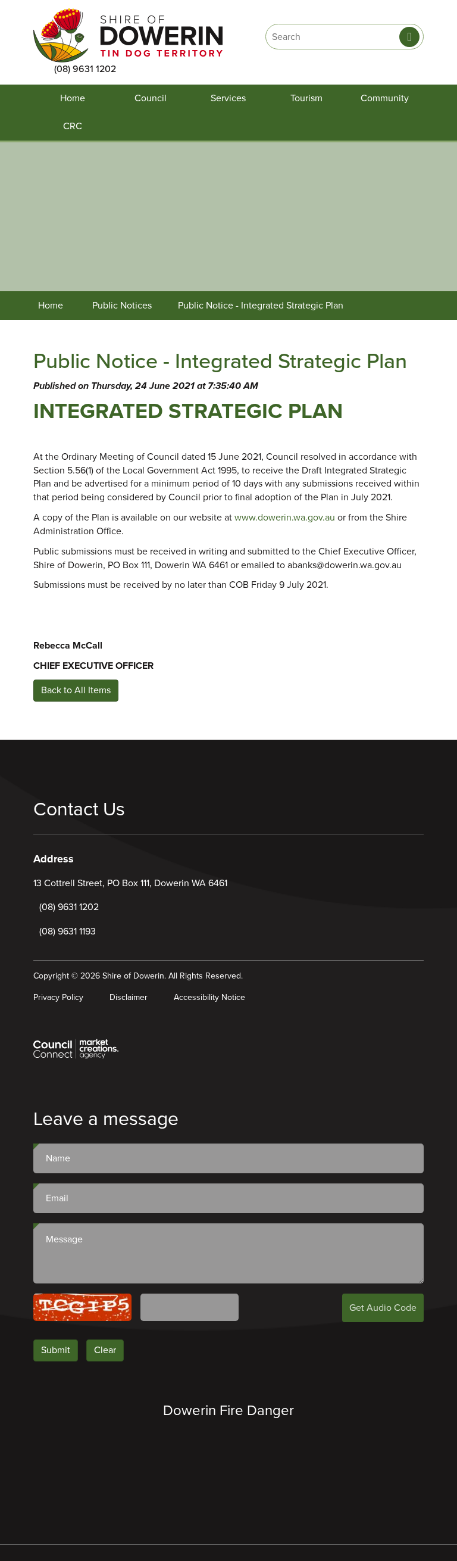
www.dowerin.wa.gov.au (284, 518)
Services (228, 98)
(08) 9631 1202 (85, 69)
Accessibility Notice (209, 997)
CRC (72, 126)
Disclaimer (128, 997)
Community (385, 98)
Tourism (306, 98)
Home (72, 98)
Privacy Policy (58, 997)
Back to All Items (76, 690)
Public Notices (122, 305)
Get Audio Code (383, 1308)
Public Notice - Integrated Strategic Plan (260, 305)
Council (150, 98)
